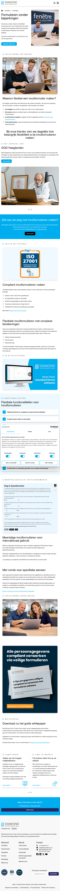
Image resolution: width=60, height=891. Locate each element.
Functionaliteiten (24, 849)
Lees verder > (7, 785)
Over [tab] (49, 431)
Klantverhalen (5, 849)
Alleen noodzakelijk (11, 462)
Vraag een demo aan (9, 44)
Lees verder (6, 159)
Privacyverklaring (35, 887)
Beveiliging (4, 859)
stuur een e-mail (42, 229)
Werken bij (4, 863)
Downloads (22, 852)
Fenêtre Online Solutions (48, 887)
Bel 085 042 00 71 (31, 229)
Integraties (4, 852)
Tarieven (4, 856)
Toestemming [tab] (10, 431)
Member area (23, 861)
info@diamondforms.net (45, 848)
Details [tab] (30, 431)
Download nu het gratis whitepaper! (40, 742)
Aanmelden (53, 874)
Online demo (30, 233)
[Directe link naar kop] (1, 98)
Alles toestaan (49, 462)
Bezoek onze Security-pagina (18, 310)
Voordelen (4, 845)
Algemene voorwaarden (11, 887)
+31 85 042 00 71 (44, 845)
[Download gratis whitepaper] (30, 679)
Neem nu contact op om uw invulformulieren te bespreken (18, 591)
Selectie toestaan (30, 462)
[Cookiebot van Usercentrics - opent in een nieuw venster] (51, 427)
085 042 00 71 (26, 806)
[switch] (22, 456)
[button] (30, 374)
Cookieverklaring (24, 887)
